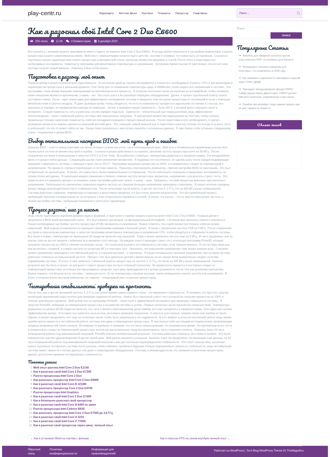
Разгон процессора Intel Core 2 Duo (57, 375)
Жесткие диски (128, 13)
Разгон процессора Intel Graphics (56, 392)
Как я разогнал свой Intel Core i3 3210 (58, 417)
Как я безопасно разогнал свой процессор (62, 400)
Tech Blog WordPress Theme (264, 450)
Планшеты (164, 13)
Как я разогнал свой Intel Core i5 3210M (59, 384)
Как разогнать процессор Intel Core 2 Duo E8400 (66, 379)
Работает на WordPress (229, 450)
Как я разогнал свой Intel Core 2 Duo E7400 (62, 396)
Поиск (241, 28)
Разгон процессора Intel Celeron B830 (59, 408)
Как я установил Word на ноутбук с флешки (61, 438)
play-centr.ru (44, 13)
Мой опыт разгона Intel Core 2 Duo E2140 (61, 367)
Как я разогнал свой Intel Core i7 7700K (59, 421)
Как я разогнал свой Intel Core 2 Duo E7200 (62, 371)
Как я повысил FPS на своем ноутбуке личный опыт (193, 438)
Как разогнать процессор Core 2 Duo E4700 (62, 388)
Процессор (181, 13)
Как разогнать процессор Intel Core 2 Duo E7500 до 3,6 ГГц (73, 412)
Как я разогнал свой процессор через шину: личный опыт (73, 425)
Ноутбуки (147, 13)
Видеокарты (107, 13)
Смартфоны (200, 13)
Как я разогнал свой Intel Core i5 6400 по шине (64, 404)
